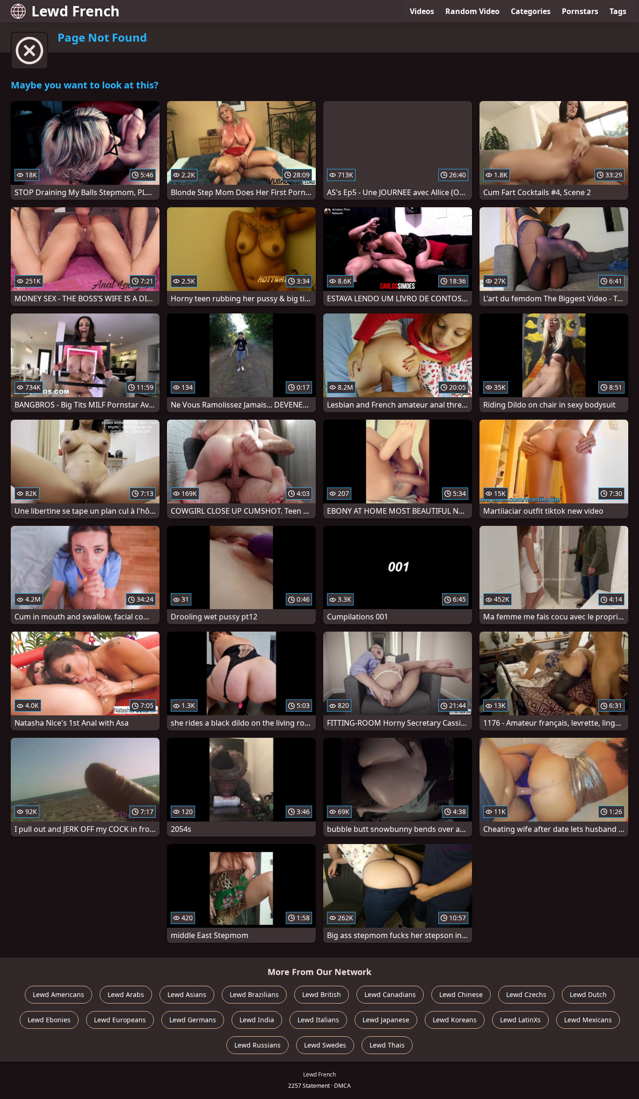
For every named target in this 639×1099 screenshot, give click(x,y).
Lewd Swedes (325, 1045)
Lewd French (75, 11)
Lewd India (257, 1019)
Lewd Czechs (526, 994)
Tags (618, 11)
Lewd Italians (318, 1019)
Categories (531, 11)
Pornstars (580, 11)
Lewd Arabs (126, 994)
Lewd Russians (257, 1045)
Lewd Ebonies (49, 1019)
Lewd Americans (58, 994)
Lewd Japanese (386, 1019)
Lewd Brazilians (254, 994)
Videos (422, 11)
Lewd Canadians (390, 994)
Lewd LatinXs (520, 1019)
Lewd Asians (186, 994)
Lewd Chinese (461, 994)
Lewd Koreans (455, 1019)
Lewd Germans (192, 1019)
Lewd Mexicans (588, 1019)
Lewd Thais (387, 1045)
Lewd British (321, 994)
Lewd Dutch (588, 994)
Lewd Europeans (120, 1019)
